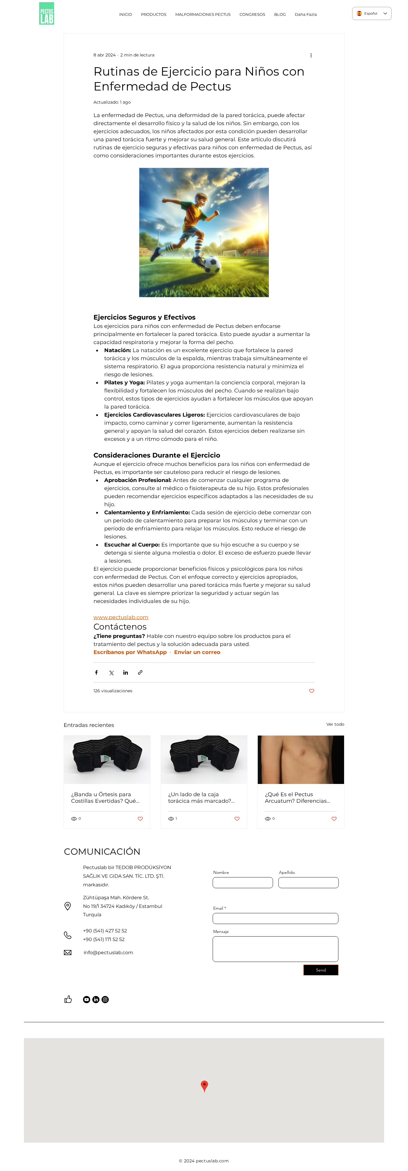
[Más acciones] (311, 55)
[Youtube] (86, 999)
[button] (203, 14)
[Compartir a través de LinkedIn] (125, 672)
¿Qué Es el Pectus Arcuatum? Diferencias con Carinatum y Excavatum (296, 797)
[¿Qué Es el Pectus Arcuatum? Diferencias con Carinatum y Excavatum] (301, 760)
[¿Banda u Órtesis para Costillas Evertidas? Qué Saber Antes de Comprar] (107, 760)
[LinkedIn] (95, 999)
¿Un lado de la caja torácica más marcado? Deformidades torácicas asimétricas (200, 797)
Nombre (221, 872)
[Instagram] (105, 999)
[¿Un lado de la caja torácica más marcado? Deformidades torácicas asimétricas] (204, 760)
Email (218, 908)
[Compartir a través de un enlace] (140, 672)
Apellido (287, 872)
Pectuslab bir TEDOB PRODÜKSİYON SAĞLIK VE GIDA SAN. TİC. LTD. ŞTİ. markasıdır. (127, 876)
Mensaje (221, 931)
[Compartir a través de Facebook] (96, 672)
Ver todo (335, 724)
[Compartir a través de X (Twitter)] (111, 672)
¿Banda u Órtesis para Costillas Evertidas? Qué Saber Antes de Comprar (104, 797)
